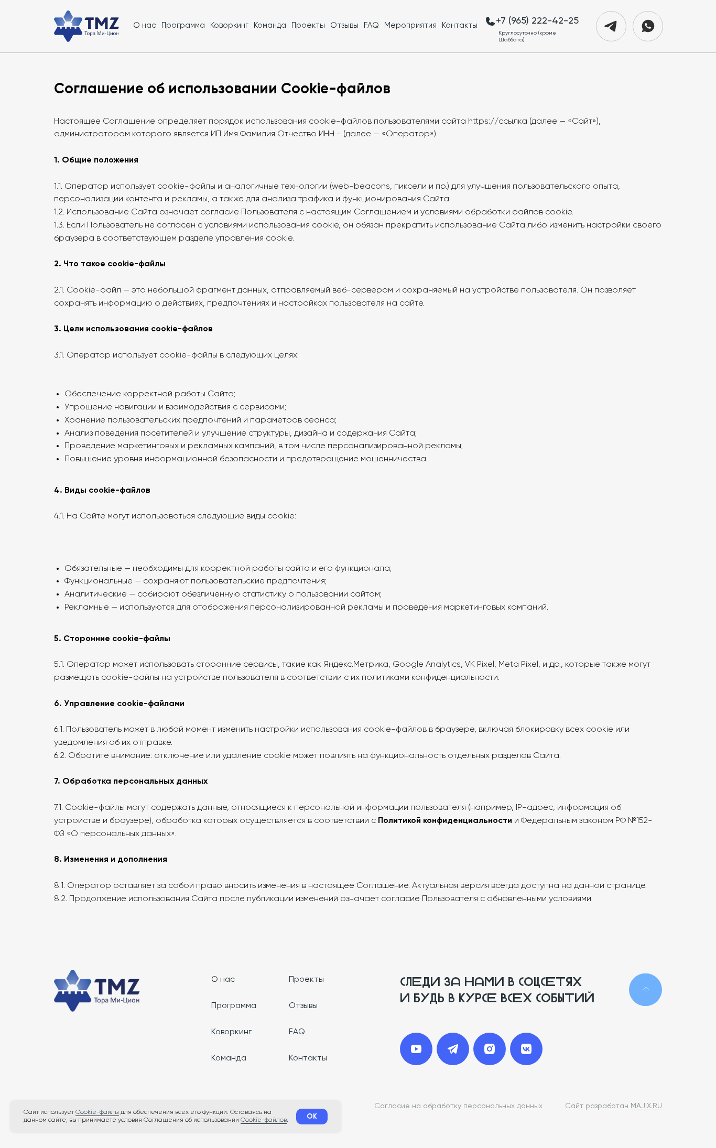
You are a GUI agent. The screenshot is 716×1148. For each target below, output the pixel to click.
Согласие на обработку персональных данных (458, 1106)
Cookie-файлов (264, 1120)
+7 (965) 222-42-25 (537, 21)
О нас (144, 25)
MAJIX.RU (646, 1106)
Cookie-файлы (97, 1112)
